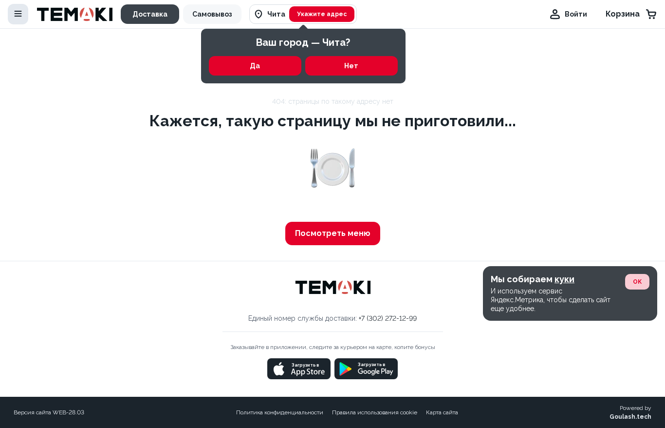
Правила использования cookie (374, 412)
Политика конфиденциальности (279, 412)
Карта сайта (442, 412)
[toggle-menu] (18, 14)
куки (564, 279)
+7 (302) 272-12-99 (388, 318)
